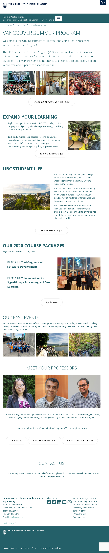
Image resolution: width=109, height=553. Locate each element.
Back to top (8, 523)
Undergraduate (19, 25)
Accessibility (56, 548)
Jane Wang (16, 440)
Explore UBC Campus (51, 230)
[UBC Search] (103, 3)
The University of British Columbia (47, 5)
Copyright (44, 548)
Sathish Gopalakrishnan (80, 440)
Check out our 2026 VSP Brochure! (51, 101)
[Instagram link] (70, 503)
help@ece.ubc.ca (16, 517)
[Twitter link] (54, 503)
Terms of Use (30, 548)
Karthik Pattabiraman (44, 440)
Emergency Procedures (12, 548)
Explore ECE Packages (51, 153)
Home (9, 25)
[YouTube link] (64, 503)
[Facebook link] (49, 503)
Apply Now (51, 302)
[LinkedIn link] (59, 503)
